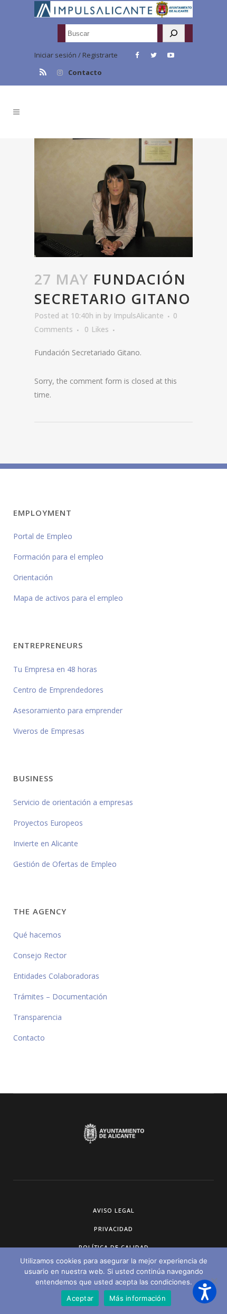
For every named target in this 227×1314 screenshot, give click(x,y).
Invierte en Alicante (45, 843)
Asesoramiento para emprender (67, 710)
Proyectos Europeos (48, 823)
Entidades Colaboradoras (56, 976)
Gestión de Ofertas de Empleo (65, 864)
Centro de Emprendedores (58, 690)
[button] (204, 1291)
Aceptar (80, 1298)
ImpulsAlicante (139, 315)
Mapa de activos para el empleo (68, 598)
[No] (214, 1280)
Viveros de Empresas (48, 731)
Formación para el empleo (58, 557)
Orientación (33, 577)
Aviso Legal (114, 1210)
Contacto (85, 72)
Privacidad (113, 1229)
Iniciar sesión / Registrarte (76, 55)
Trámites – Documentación (60, 996)
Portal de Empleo (42, 536)
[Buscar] (174, 33)
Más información (137, 1298)
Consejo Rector (40, 955)
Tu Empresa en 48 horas (55, 669)
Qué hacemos (37, 935)
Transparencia (37, 1017)
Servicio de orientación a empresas (73, 802)
